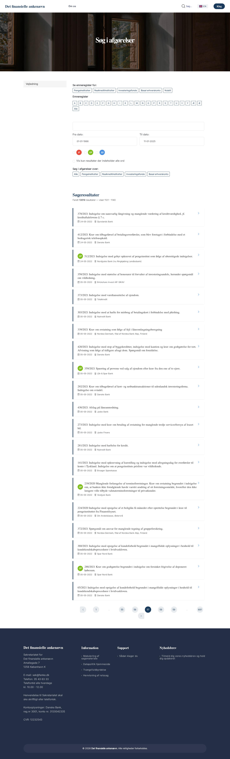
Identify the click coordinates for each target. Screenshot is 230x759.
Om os (72, 6)
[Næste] (141, 616)
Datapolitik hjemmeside (96, 664)
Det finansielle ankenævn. (104, 748)
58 (161, 609)
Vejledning (32, 83)
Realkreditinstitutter (104, 90)
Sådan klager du (128, 655)
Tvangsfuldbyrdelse (94, 669)
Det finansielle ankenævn (25, 6)
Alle (76, 108)
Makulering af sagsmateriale (90, 657)
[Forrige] (83, 609)
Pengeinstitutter (82, 90)
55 (122, 609)
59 (174, 609)
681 (200, 609)
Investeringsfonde (127, 90)
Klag (219, 6)
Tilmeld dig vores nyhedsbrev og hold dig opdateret (182, 657)
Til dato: (144, 134)
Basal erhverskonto (151, 90)
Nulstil (168, 90)
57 (148, 609)
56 (135, 609)
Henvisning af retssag (95, 675)
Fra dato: (78, 134)
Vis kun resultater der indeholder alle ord (100, 160)
